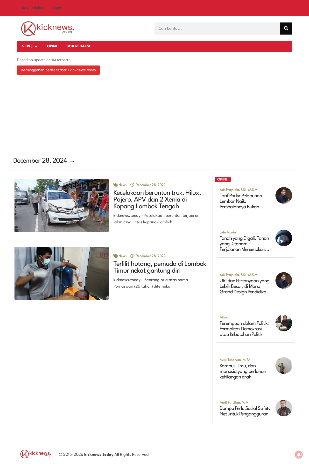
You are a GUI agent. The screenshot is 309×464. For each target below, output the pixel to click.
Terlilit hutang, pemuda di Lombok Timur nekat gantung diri (159, 267)
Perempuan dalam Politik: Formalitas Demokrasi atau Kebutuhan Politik (244, 329)
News (27, 46)
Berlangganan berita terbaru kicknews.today (58, 70)
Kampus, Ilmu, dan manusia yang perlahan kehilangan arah (243, 372)
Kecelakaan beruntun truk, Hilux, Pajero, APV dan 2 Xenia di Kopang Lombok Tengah (157, 200)
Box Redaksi (32, 8)
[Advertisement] (154, 116)
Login (58, 8)
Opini (52, 46)
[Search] (286, 28)
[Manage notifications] (299, 454)
